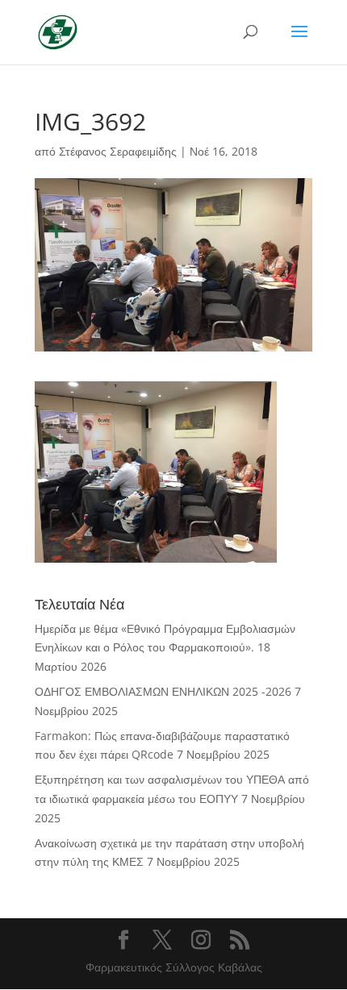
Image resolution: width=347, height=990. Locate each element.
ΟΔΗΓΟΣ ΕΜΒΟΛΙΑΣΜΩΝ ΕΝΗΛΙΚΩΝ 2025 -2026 (163, 691)
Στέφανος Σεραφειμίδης (118, 151)
